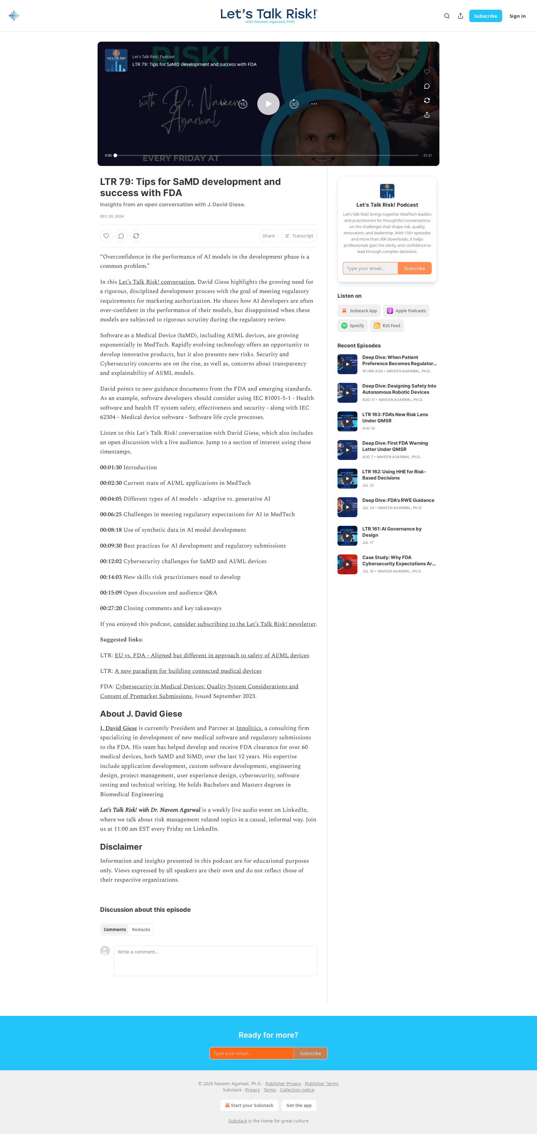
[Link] (91, 714)
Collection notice (297, 1090)
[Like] (106, 236)
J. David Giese (118, 728)
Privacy (252, 1090)
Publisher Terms (322, 1083)
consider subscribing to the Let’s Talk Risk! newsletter (244, 624)
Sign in (518, 16)
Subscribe (485, 16)
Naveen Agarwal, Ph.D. (409, 371)
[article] (387, 364)
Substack (237, 1121)
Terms (270, 1090)
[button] (222, 104)
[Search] (447, 16)
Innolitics (248, 728)
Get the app (299, 1105)
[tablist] (127, 929)
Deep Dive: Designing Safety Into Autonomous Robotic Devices (399, 389)
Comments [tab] (115, 929)
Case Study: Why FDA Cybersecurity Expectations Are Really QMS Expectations (398, 560)
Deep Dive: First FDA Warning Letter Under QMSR (395, 446)
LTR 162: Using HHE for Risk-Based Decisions (394, 475)
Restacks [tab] (141, 929)
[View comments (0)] (427, 86)
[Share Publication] (460, 16)
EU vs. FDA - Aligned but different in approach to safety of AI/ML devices (212, 655)
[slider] (267, 155)
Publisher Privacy (283, 1083)
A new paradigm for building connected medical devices (188, 671)
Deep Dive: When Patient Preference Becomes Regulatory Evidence (399, 360)
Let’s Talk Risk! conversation (156, 282)
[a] (347, 364)
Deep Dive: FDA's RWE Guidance (398, 500)
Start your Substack (252, 1105)
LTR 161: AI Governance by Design (392, 532)
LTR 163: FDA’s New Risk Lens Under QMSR (395, 417)
